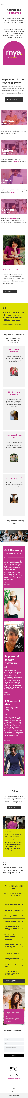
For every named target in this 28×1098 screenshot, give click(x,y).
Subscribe (14, 1055)
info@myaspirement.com (14, 1078)
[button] (24, 4)
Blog (14, 1088)
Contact (14, 1091)
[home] (2, 5)
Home (14, 1084)
